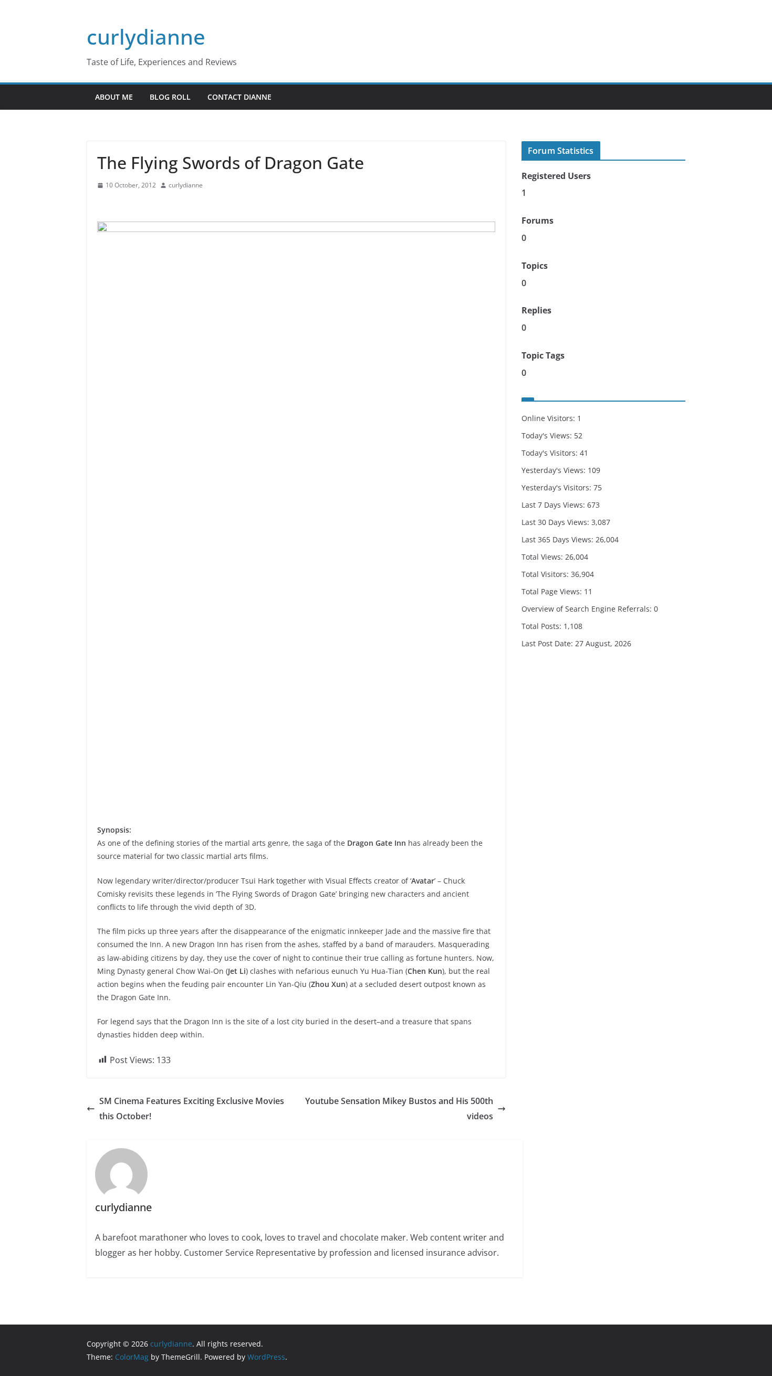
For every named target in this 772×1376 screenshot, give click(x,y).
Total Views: (543, 557)
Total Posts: (542, 626)
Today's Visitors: (550, 453)
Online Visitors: (549, 418)
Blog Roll (170, 97)
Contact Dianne (239, 97)
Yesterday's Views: (554, 470)
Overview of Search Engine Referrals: (587, 609)
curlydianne (146, 36)
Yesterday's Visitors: (557, 487)
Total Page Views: (552, 591)
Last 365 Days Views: (558, 539)
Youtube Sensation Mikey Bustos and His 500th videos (399, 1108)
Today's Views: (547, 435)
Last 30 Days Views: (556, 522)
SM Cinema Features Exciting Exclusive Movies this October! (191, 1108)
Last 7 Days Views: (554, 505)
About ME (114, 97)
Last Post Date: (548, 643)
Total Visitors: (546, 574)
